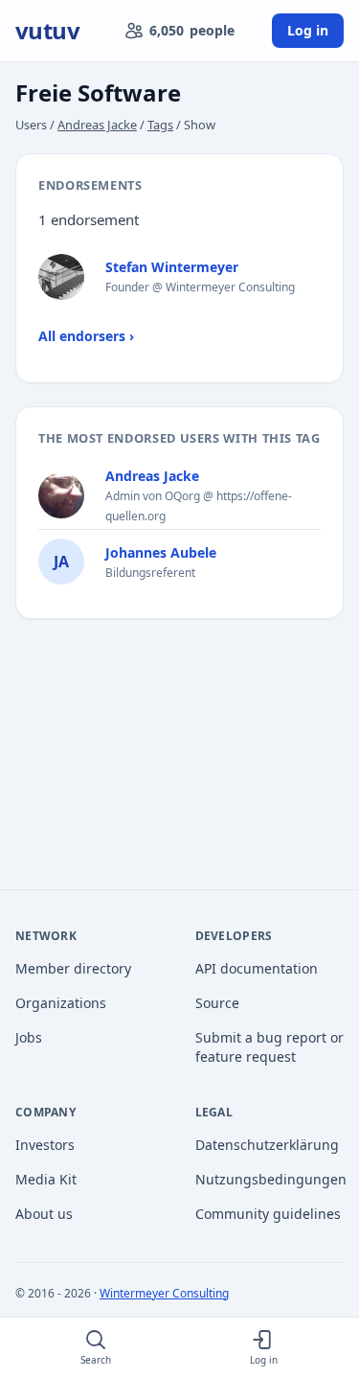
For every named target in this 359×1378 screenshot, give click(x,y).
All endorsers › (86, 336)
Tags (160, 124)
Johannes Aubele (160, 552)
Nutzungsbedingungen (270, 1179)
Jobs (28, 1037)
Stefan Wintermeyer (171, 267)
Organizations (60, 1003)
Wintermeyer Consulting (164, 1293)
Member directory (73, 968)
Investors (45, 1145)
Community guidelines (268, 1214)
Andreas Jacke (97, 124)
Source (217, 1003)
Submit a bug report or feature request (269, 1047)
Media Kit (46, 1179)
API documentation (256, 968)
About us (44, 1214)
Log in (307, 30)
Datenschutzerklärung (267, 1145)
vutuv (47, 30)
